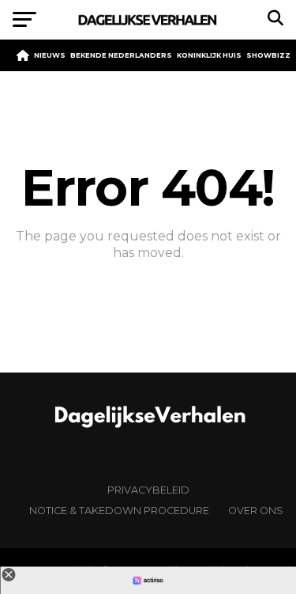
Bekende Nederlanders (121, 55)
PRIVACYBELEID (148, 490)
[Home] (23, 55)
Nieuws (50, 55)
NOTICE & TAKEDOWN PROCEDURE (119, 510)
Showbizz (268, 55)
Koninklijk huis (209, 55)
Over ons (255, 510)
